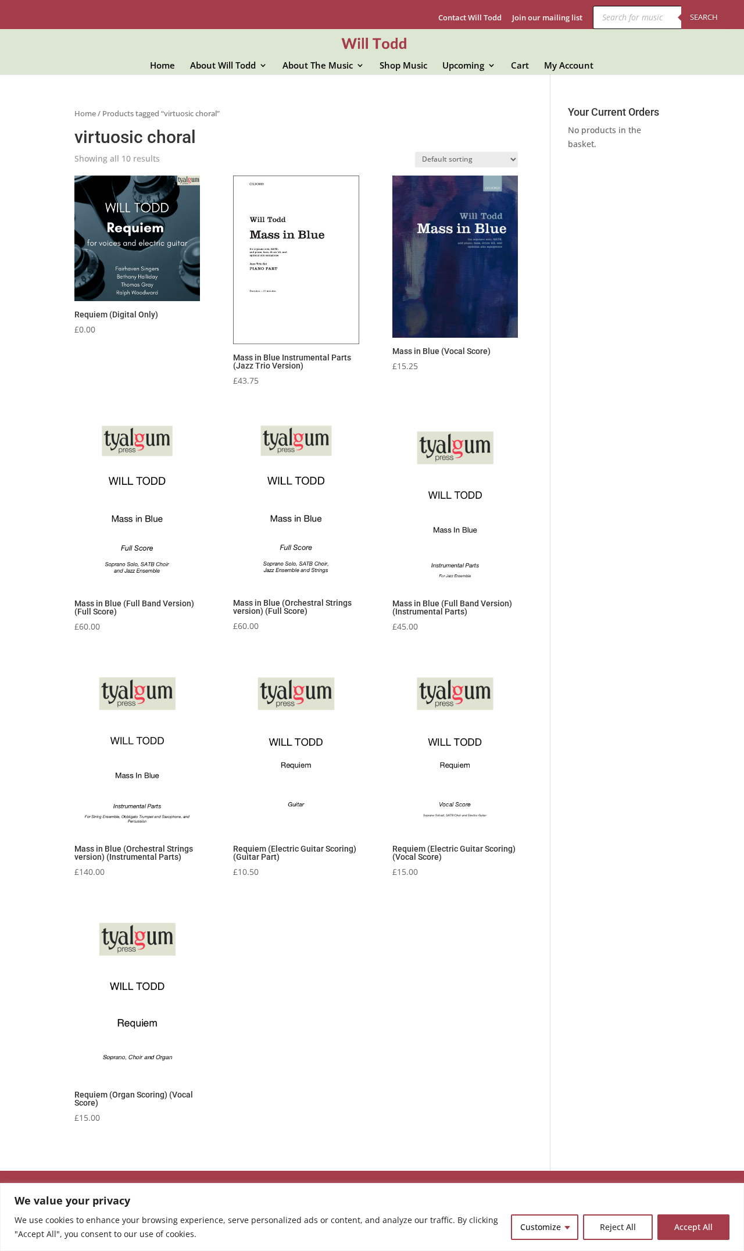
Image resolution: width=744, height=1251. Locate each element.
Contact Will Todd (470, 18)
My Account (568, 66)
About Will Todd (223, 66)
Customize (540, 1226)
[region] (372, 1217)
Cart (520, 66)
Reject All (618, 1226)
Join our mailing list (547, 18)
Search (704, 17)
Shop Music (403, 66)
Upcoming (463, 66)
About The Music (317, 66)
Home (162, 66)
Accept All (693, 1226)
